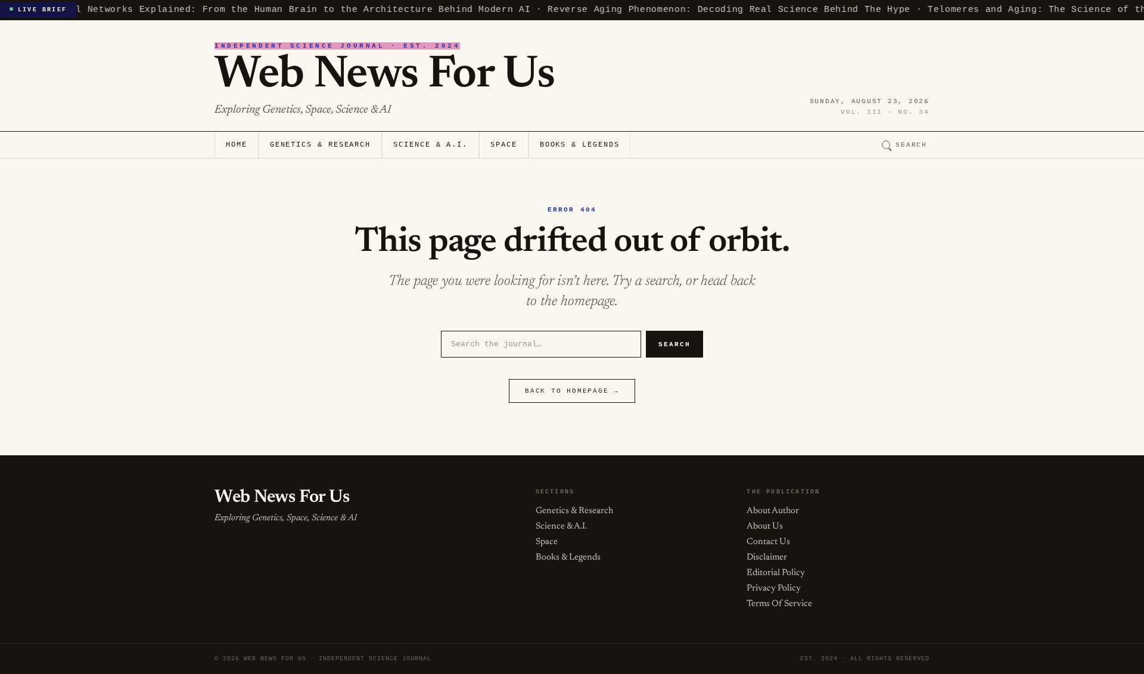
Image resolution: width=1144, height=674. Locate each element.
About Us (765, 526)
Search (911, 144)
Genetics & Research (320, 145)
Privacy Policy (774, 588)
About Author (773, 511)
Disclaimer (767, 557)
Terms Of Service (779, 604)
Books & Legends (580, 145)
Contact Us (768, 542)
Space (503, 145)
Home (236, 145)
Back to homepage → (572, 391)
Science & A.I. (430, 145)
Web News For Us (384, 75)
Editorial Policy (776, 573)
